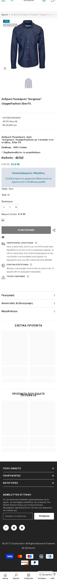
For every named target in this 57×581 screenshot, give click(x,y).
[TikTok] (22, 528)
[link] (4, 219)
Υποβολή (44, 516)
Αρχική (5, 15)
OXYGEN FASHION (11, 118)
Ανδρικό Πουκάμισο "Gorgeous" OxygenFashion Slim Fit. (21, 101)
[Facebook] (6, 528)
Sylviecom (30, 548)
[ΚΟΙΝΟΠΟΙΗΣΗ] (53, 230)
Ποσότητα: (7, 201)
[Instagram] (14, 528)
